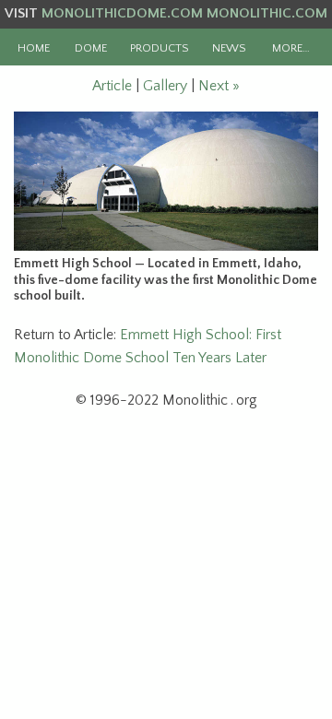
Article (112, 85)
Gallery (165, 85)
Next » (219, 85)
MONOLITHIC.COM (267, 13)
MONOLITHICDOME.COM (122, 13)
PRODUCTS (159, 47)
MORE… (291, 47)
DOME (91, 47)
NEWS (229, 47)
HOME (34, 47)
